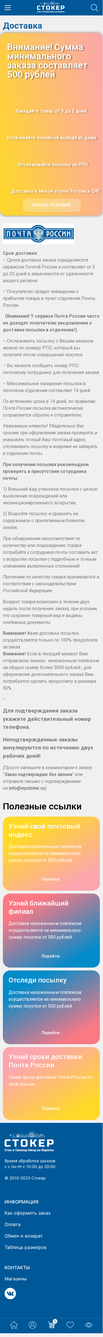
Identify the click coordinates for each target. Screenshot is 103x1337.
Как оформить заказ (28, 1213)
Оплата (13, 1224)
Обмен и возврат (24, 1236)
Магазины (16, 1279)
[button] (52, 205)
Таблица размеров (26, 1247)
